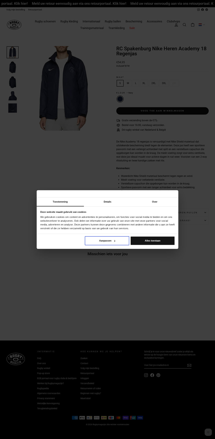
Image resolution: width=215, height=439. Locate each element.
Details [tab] (107, 201)
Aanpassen (105, 240)
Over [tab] (154, 201)
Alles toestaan (152, 240)
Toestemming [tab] (60, 201)
